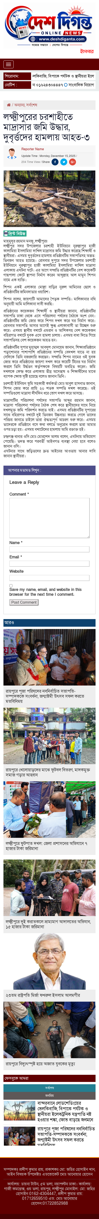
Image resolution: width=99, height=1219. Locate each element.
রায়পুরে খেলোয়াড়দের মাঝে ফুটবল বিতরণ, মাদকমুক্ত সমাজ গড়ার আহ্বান (48, 772)
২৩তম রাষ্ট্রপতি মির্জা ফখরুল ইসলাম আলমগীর (43, 995)
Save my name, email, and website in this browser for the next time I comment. (45, 592)
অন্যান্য (19, 105)
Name (15, 542)
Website (16, 571)
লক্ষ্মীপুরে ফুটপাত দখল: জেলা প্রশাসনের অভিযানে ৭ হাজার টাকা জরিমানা (46, 846)
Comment (19, 494)
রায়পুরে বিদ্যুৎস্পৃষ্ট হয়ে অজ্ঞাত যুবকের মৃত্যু (40, 1064)
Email (15, 557)
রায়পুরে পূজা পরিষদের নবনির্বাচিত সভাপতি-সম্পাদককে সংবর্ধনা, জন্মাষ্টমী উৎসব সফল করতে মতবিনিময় (45, 696)
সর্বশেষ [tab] (49, 1088)
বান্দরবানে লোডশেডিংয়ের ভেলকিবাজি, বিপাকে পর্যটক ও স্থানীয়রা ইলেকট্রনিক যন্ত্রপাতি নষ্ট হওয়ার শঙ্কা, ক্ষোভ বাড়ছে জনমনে (65, 1111)
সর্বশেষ (31, 105)
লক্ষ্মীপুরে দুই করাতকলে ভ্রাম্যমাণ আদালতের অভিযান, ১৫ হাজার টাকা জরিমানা (48, 924)
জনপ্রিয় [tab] (49, 1095)
